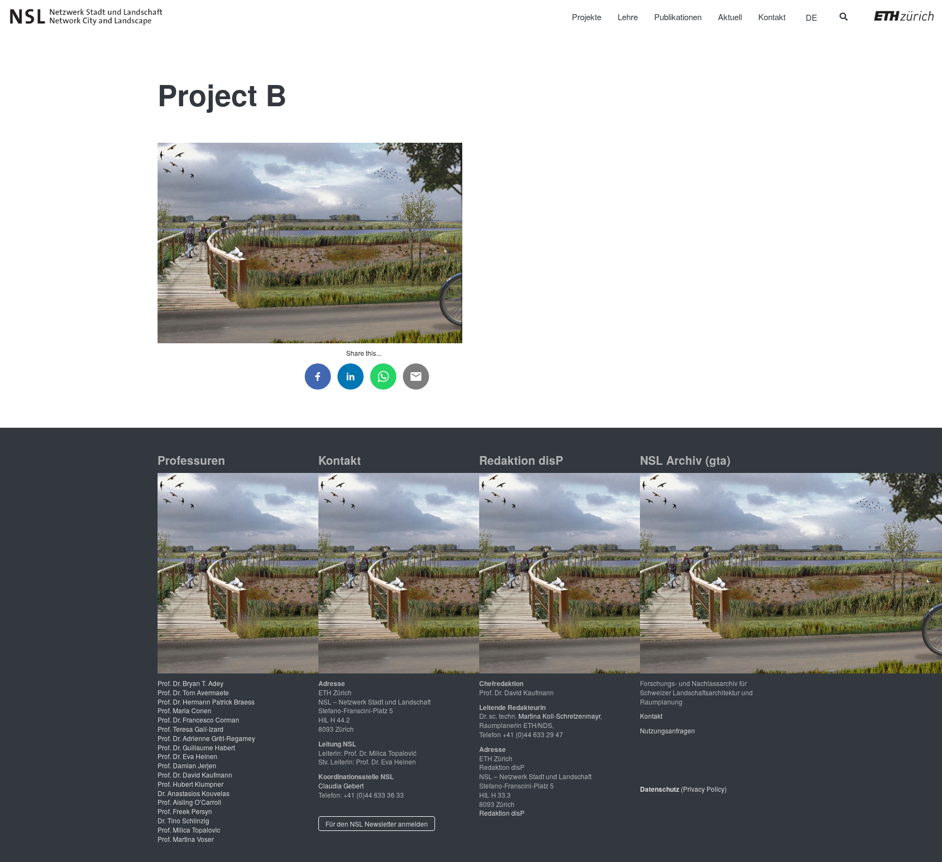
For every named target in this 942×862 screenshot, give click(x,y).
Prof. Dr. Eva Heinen (188, 756)
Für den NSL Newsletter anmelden (376, 823)
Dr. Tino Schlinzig (183, 820)
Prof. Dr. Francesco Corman (198, 719)
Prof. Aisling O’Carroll (189, 801)
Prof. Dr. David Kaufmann (195, 774)
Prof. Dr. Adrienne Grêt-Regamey (206, 738)
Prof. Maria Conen (185, 710)
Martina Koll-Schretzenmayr (559, 715)
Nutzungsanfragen (667, 730)
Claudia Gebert (341, 785)
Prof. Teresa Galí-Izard (191, 728)
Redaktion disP (501, 812)
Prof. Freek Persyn (185, 811)
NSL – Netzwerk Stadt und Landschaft (90, 17)
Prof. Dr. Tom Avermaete (193, 692)
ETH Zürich (895, 16)
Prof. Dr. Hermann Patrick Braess (206, 701)
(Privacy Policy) (683, 788)
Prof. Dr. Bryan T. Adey (191, 683)
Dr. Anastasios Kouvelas (194, 793)
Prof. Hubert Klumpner (191, 783)
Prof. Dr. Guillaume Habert (196, 747)
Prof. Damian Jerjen (187, 765)
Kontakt (651, 715)
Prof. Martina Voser (186, 838)
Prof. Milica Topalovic (189, 829)
